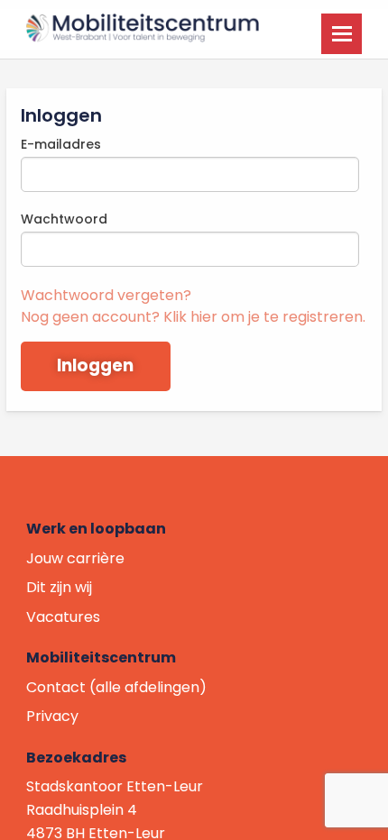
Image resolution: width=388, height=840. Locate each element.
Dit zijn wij (59, 587)
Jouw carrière (75, 558)
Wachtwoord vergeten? (106, 295)
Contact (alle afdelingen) (116, 687)
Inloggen (95, 365)
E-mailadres (61, 144)
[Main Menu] (341, 34)
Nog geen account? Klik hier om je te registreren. (193, 316)
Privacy (52, 716)
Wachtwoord (64, 219)
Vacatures (63, 617)
